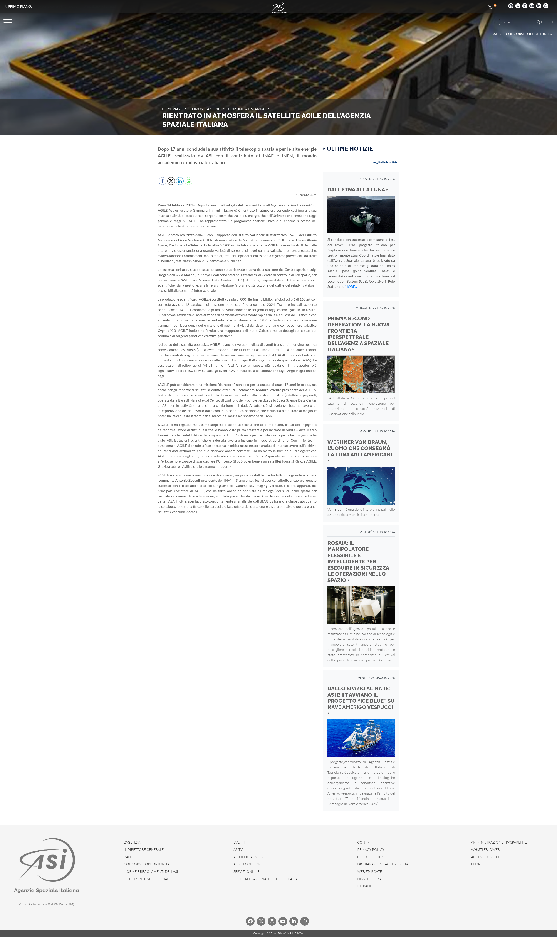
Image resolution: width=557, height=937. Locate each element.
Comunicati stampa (246, 109)
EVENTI (239, 842)
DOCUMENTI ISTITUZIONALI (147, 879)
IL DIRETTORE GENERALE (144, 849)
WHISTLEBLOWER (485, 849)
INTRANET (365, 886)
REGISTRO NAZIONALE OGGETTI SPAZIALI (266, 879)
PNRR (475, 864)
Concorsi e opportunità (529, 34)
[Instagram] (524, 5)
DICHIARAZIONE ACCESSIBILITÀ (382, 864)
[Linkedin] (538, 5)
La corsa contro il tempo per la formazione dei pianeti (76, 6)
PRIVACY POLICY (370, 849)
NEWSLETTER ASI (370, 879)
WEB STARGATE (369, 871)
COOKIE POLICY (370, 857)
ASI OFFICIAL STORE (249, 857)
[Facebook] (510, 5)
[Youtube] (531, 5)
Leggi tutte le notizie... (385, 162)
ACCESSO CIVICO (485, 857)
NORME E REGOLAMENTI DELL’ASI (151, 871)
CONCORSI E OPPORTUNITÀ (146, 864)
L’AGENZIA (132, 842)
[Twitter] (517, 5)
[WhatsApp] (545, 5)
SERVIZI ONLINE (246, 871)
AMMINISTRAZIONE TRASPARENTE (499, 842)
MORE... (351, 286)
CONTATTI (365, 842)
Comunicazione (205, 109)
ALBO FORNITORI (247, 864)
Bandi (497, 34)
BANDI (129, 857)
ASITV (238, 849)
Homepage (172, 109)
